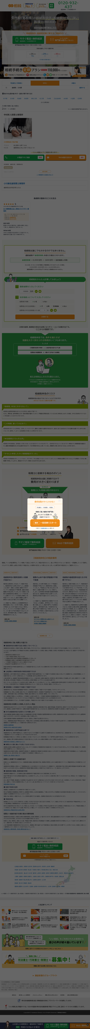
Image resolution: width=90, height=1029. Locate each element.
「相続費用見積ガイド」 (45, 528)
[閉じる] (59, 500)
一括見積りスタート (46, 523)
